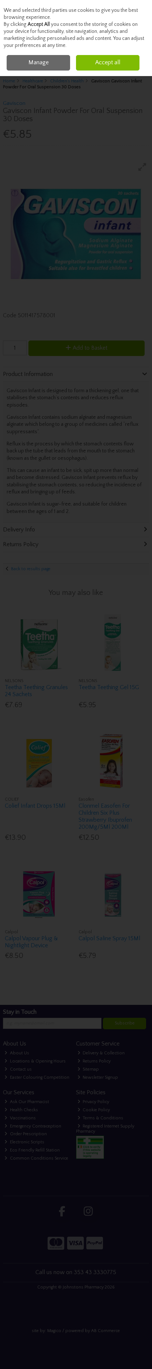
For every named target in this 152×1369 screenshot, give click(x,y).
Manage (38, 62)
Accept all (107, 62)
